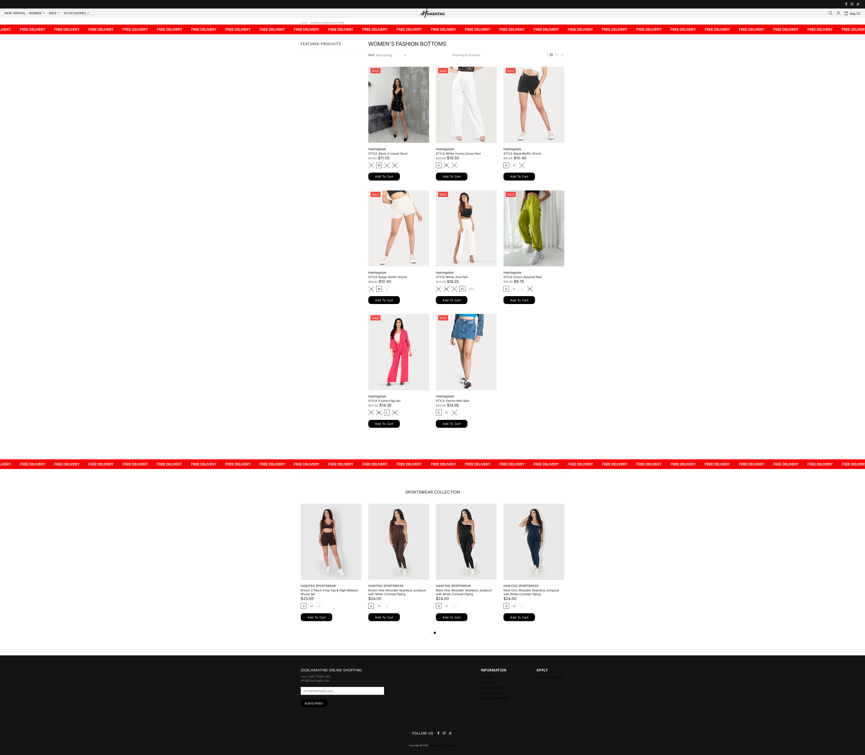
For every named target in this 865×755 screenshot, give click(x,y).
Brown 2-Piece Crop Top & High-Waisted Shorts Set (324, 592)
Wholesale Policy (493, 693)
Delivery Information (495, 698)
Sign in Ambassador (550, 677)
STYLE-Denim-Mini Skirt (452, 401)
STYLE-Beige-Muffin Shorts (387, 277)
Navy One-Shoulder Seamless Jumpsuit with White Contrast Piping (526, 592)
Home (304, 22)
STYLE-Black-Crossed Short (387, 153)
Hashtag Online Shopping (432, 13)
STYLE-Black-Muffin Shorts (522, 153)
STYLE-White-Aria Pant (452, 277)
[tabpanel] (461, 566)
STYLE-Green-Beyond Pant (522, 277)
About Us (487, 682)
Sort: (371, 55)
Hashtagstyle (377, 149)
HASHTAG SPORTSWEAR (313, 586)
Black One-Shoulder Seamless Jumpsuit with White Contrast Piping (459, 592)
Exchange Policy (492, 687)
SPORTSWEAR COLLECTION (432, 492)
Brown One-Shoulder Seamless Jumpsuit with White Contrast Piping (392, 592)
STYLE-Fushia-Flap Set (384, 401)
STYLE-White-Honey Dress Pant (458, 153)
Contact (486, 677)
